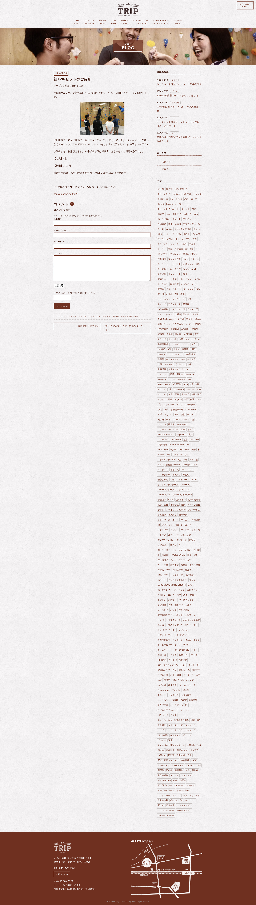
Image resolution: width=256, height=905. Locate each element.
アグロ (194, 655)
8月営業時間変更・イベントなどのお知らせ (179, 109)
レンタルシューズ (166, 299)
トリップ (96, 316)
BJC (190, 585)
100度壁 (197, 324)
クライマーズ (164, 520)
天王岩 (181, 319)
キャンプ (162, 304)
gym (196, 214)
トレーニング (185, 279)
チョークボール (192, 339)
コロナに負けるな (174, 730)
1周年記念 (162, 444)
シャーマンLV (164, 494)
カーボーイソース (166, 790)
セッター (162, 249)
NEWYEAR (163, 449)
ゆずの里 (162, 685)
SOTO (161, 464)
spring (169, 229)
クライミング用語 (182, 229)
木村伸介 (185, 394)
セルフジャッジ (177, 309)
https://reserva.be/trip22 (66, 194)
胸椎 (194, 449)
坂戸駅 (173, 449)
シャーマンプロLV (166, 815)
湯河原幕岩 (163, 344)
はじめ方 (196, 670)
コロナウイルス (175, 354)
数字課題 (162, 369)
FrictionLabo (163, 765)
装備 (172, 479)
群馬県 (161, 359)
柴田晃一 (187, 690)
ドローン (162, 695)
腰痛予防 (174, 565)
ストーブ (162, 535)
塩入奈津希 (163, 800)
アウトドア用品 (165, 399)
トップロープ (176, 575)
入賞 (189, 299)
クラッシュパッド (180, 454)
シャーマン (186, 484)
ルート (182, 545)
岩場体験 (162, 224)
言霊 (170, 605)
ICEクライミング (165, 665)
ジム (90, 316)
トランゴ (176, 795)
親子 (174, 670)
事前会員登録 (177, 409)
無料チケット (164, 324)
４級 (198, 289)
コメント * (58, 253)
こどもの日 (163, 675)
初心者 (186, 314)
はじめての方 (89, 22)
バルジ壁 (194, 750)
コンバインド (164, 630)
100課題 (173, 515)
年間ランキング (165, 364)
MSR (199, 389)
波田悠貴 (188, 334)
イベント (185, 209)
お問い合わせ (245, 5)
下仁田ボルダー (165, 785)
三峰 (183, 429)
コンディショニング (140, 22)
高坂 (186, 199)
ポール (175, 520)
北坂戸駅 (116, 316)
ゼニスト (187, 735)
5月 (168, 454)
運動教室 (193, 700)
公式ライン (180, 499)
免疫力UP (195, 720)
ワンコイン (177, 640)
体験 (179, 595)
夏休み (161, 805)
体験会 (186, 234)
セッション (163, 284)
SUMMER (176, 439)
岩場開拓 (177, 384)
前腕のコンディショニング (170, 615)
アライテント (174, 304)
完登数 (167, 680)
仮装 (183, 414)
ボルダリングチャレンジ (169, 254)
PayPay (178, 399)
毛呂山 (161, 204)
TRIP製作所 (189, 354)
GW (189, 379)
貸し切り (174, 529)
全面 (196, 334)
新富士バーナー (173, 464)
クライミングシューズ (168, 244)
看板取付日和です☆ (88, 326)
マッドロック (187, 469)
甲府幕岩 (175, 329)
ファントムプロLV (166, 810)
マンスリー (188, 219)
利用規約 (162, 660)
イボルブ (196, 234)
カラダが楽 (163, 705)
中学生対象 (163, 775)
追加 (174, 279)
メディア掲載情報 (180, 650)
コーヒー (190, 389)
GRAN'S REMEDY (166, 434)
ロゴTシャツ (163, 439)
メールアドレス (61, 230)
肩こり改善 (195, 565)
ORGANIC (179, 785)
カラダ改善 (186, 695)
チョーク (191, 414)
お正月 (194, 650)
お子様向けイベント (167, 560)
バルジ (195, 314)
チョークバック (165, 314)
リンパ (161, 620)
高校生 (161, 750)
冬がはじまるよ (192, 640)
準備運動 (196, 520)
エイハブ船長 (194, 505)
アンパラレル (194, 510)
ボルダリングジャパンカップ (171, 590)
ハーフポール (176, 705)
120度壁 (161, 349)
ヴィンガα (183, 630)
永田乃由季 (189, 399)
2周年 (193, 349)
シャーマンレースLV (182, 494)
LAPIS (194, 760)
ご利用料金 (177, 22)
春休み (182, 670)
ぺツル (197, 279)
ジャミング (163, 374)
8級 (176, 414)
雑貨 (160, 680)
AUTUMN (194, 439)
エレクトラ (190, 730)
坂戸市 (123, 316)
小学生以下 (163, 545)
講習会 (135, 316)
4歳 (169, 349)
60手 (160, 414)
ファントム (190, 725)
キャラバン (190, 800)
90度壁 (161, 334)
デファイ (162, 394)
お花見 (190, 429)
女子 (199, 665)
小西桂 (183, 780)
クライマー (163, 529)
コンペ (196, 229)
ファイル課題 (174, 259)
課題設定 (174, 284)
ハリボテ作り (164, 474)
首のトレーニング (166, 595)
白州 (172, 675)
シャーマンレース (166, 489)
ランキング (192, 309)
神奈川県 (185, 760)
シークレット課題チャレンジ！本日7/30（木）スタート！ (178, 124)
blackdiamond (164, 780)
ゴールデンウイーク (179, 344)
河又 (170, 740)
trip (66, 316)
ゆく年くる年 (185, 560)
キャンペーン (187, 284)
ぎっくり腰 (163, 565)
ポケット (162, 580)
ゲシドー (162, 740)
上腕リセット (191, 615)
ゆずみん (172, 685)
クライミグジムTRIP (175, 510)
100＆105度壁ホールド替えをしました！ (178, 95)
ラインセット (174, 274)
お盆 (185, 439)
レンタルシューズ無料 (168, 700)
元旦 (190, 755)
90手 (185, 595)
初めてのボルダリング (183, 680)
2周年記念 (196, 394)
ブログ (113, 22)
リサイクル (176, 234)
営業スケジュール (191, 224)
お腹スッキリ (164, 570)
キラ (199, 399)
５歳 (166, 409)
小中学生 (174, 505)
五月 (177, 394)
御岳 (198, 264)
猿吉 (181, 655)
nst (188, 444)
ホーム (77, 22)
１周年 (194, 344)
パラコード (163, 715)
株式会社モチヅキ (166, 710)
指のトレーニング (183, 525)
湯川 (195, 625)
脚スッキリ (163, 575)
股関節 (178, 314)
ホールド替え (164, 219)
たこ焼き (172, 655)
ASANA (184, 329)
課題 (195, 239)
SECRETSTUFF (193, 765)
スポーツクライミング (168, 429)
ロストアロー (164, 795)
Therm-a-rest (164, 690)
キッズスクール (165, 269)
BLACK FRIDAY (176, 444)
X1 (186, 705)
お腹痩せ (172, 600)
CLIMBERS (190, 409)
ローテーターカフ (191, 675)
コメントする (62, 306)
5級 (176, 294)
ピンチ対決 (173, 695)
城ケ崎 (161, 419)
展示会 (198, 319)
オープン (72, 316)
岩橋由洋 (162, 499)
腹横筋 (184, 565)
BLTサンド (175, 735)
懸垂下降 (162, 655)
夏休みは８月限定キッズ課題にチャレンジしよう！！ (179, 139)
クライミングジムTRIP (168, 209)
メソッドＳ (186, 775)
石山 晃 (174, 469)
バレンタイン (183, 424)
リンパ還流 (184, 610)
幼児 (160, 409)
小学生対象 (163, 309)
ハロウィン (188, 264)
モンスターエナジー (175, 359)
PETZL (161, 239)
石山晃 (169, 770)
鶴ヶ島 (194, 199)
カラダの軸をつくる (181, 324)
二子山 (173, 715)
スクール (124, 22)
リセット (177, 289)
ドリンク (168, 414)
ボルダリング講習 (191, 620)
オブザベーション (166, 540)
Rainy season (164, 384)
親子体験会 (163, 505)
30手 (185, 274)
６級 (189, 364)
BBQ (185, 384)
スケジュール (183, 479)
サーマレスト (183, 710)
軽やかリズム (176, 800)
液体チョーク (164, 279)
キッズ (161, 229)
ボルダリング (106, 316)
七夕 (191, 434)
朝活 (185, 795)
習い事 (178, 334)
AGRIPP (183, 660)
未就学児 (191, 359)
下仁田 (161, 294)
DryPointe (181, 434)
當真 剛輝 (162, 515)
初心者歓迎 (163, 479)
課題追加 (162, 259)
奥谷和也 (170, 750)
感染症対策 (163, 735)
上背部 (176, 349)
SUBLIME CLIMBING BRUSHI (172, 585)
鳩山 (160, 234)
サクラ (191, 665)
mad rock (189, 374)
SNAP (194, 479)
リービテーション (183, 550)
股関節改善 (177, 570)
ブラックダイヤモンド (168, 404)
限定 (189, 555)
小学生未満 (184, 449)
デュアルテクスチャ (177, 580)
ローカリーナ (164, 650)
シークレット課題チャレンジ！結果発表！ (179, 84)
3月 (184, 665)
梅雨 (182, 294)
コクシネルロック (187, 685)
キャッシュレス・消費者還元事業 (173, 720)
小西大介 (162, 755)
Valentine (162, 379)
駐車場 (171, 424)
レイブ (161, 730)
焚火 (183, 505)
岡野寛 (171, 755)
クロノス (181, 299)
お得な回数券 (191, 770)
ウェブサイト (60, 242)
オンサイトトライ (181, 419)
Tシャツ (161, 354)
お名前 (57, 219)
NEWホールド (173, 239)
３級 (181, 339)
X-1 (174, 630)
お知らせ (175, 103)
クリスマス (188, 289)
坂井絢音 (162, 274)
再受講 (161, 625)
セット (161, 510)
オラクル (162, 389)
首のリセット (193, 590)
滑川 (170, 224)
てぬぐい (176, 474)
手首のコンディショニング (178, 625)
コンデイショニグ (183, 605)
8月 (191, 384)
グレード (176, 219)
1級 (170, 389)
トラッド (162, 339)
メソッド (174, 775)
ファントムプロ (184, 805)
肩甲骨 (185, 349)
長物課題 (179, 249)
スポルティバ (183, 635)
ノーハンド (163, 610)
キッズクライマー (187, 600)
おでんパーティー (166, 635)
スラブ (178, 269)
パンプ (173, 610)
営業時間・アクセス (160, 22)
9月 (197, 384)
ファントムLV (183, 489)
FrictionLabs (177, 765)
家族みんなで (164, 670)
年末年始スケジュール (178, 369)
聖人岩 (189, 319)
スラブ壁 (193, 459)
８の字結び (190, 575)
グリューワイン (182, 645)
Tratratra (176, 690)
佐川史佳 (181, 755)
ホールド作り (183, 790)
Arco (178, 665)
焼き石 (173, 545)
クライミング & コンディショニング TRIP (128, 9)
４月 (170, 394)
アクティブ (167, 525)
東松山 (179, 199)
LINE (170, 499)
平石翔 (161, 770)
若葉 (170, 249)
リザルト (176, 264)
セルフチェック (173, 620)
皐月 (179, 675)
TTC (166, 234)
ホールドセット (165, 550)
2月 (187, 655)
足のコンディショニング (179, 535)
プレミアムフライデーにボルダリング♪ (124, 328)
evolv (185, 259)
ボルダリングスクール (168, 484)
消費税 (186, 304)
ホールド (185, 520)
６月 (179, 459)
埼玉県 (129, 316)
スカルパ (172, 660)
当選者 (170, 334)
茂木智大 (170, 805)
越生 (181, 204)
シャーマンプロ (184, 810)
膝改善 (188, 570)
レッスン (162, 424)
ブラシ (192, 580)
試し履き (189, 249)
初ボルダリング (190, 254)
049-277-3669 (67, 868)
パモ (175, 780)
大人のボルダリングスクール (171, 745)
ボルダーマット (188, 529)
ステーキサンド (175, 725)
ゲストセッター (188, 404)
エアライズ (163, 469)
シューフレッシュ (177, 379)
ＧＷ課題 (162, 605)
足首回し (162, 725)
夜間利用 (183, 515)
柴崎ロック (182, 750)
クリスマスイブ (165, 645)
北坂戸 (161, 214)
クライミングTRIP (166, 459)
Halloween (179, 389)
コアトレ (162, 600)
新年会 (180, 374)
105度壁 (194, 329)
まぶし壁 (172, 339)
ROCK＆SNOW (178, 555)
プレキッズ (180, 364)
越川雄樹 (179, 770)
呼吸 (172, 374)
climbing (61, 316)
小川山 (169, 294)
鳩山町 (186, 474)
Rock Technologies (166, 319)
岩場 (168, 419)
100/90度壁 (163, 329)
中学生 (192, 244)
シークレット (164, 264)
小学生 (184, 244)
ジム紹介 (102, 22)
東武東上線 (163, 199)
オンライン (182, 540)
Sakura (161, 454)
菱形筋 (165, 555)
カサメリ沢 (195, 795)
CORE (184, 700)
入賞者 (178, 224)
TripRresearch (189, 269)
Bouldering (171, 204)
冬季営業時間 (164, 640)
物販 (192, 595)
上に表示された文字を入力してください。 (76, 293)
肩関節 (196, 550)
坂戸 (194, 209)
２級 (168, 289)
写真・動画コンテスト (168, 760)
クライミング (82, 316)
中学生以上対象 (194, 745)
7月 (185, 459)
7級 (195, 555)
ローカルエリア (190, 464)
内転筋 (192, 540)
